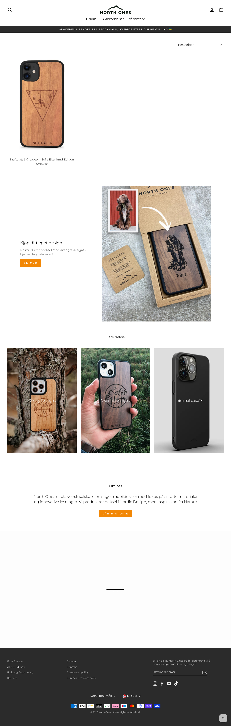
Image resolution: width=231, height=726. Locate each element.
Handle (91, 19)
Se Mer (31, 262)
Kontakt (72, 667)
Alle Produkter (16, 667)
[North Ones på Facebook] (162, 683)
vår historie (116, 513)
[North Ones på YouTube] (169, 683)
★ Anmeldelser (113, 19)
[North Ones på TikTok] (176, 683)
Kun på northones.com (81, 678)
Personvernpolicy (77, 672)
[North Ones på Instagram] (155, 683)
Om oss (72, 661)
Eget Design (15, 661)
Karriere (12, 678)
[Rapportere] (204, 672)
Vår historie (137, 19)
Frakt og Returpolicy (20, 672)
